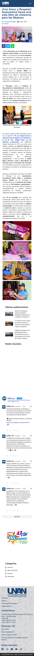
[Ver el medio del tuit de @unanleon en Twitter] (8, 425)
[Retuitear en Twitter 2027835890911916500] (11, 511)
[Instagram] (7, 649)
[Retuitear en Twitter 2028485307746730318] (11, 430)
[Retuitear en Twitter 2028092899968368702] (11, 456)
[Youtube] (16, 649)
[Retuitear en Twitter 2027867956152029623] (11, 483)
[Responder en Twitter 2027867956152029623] (7, 483)
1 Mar (23, 435)
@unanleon (17, 406)
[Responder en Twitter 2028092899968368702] (7, 456)
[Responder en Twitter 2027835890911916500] (7, 511)
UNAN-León (10, 406)
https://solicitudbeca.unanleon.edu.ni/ (18, 422)
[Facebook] (2, 649)
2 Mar (23, 406)
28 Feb (24, 461)
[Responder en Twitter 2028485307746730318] (7, 430)
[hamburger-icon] (30, 3)
